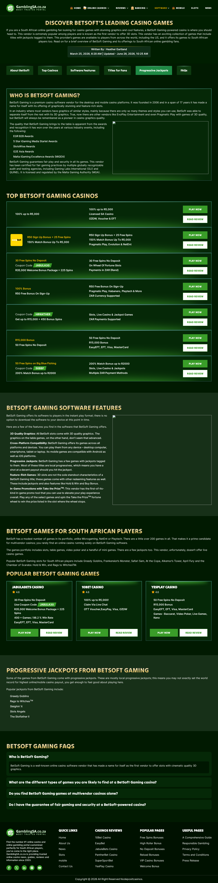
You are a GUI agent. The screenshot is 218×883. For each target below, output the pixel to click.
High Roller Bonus (150, 843)
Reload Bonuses (149, 854)
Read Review (195, 219)
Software (161, 8)
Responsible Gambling (195, 843)
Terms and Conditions (195, 854)
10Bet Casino (92, 587)
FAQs (184, 70)
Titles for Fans (117, 70)
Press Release (190, 860)
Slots (194, 8)
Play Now (195, 209)
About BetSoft (19, 70)
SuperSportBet (104, 860)
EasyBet (100, 843)
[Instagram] (31, 867)
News (208, 8)
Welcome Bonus (149, 866)
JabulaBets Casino (28, 587)
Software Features (83, 70)
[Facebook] (8, 867)
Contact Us (65, 866)
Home (77, 8)
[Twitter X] (16, 867)
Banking (140, 8)
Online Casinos (97, 8)
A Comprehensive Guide (197, 837)
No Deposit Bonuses (152, 849)
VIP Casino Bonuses (152, 860)
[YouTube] (39, 867)
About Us (64, 843)
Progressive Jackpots (153, 70)
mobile (180, 8)
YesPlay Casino (164, 587)
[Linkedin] (24, 867)
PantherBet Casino (106, 854)
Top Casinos (50, 70)
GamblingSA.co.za (16, 854)
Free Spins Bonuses (151, 837)
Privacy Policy (190, 849)
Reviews (121, 8)
